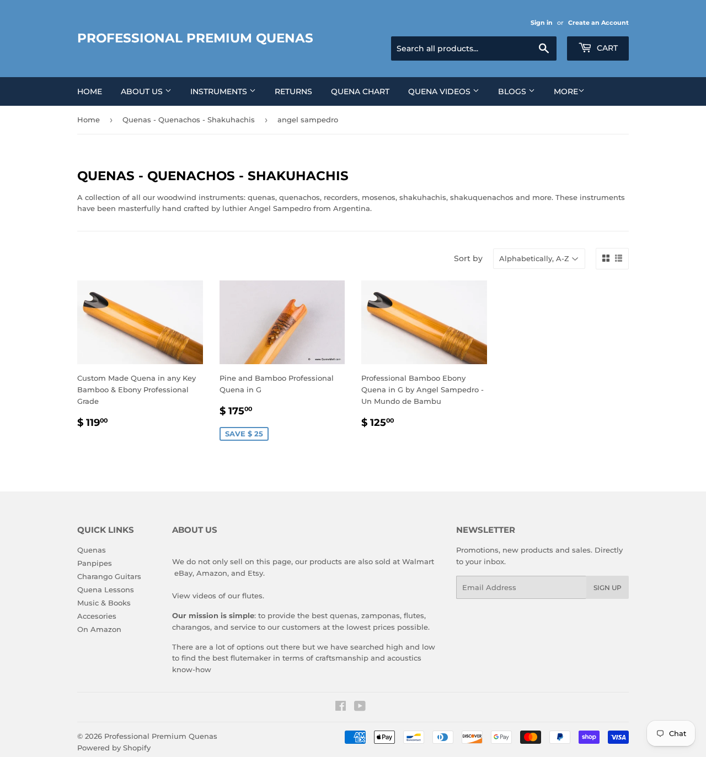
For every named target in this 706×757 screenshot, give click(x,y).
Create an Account (598, 22)
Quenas (91, 549)
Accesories (96, 616)
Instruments (219, 91)
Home (89, 91)
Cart (606, 48)
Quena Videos (440, 91)
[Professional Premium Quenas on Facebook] (340, 707)
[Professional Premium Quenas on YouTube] (360, 707)
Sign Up (607, 587)
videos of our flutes (227, 595)
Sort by (468, 258)
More (566, 91)
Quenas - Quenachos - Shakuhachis (188, 119)
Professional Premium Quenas (195, 38)
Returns (293, 91)
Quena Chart (360, 91)
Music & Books (104, 602)
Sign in (542, 22)
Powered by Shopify (114, 747)
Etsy (255, 573)
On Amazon (99, 629)
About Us (143, 91)
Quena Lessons (105, 589)
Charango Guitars (109, 576)
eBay (183, 573)
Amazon (211, 573)
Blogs (513, 91)
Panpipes (94, 563)
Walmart (418, 561)
